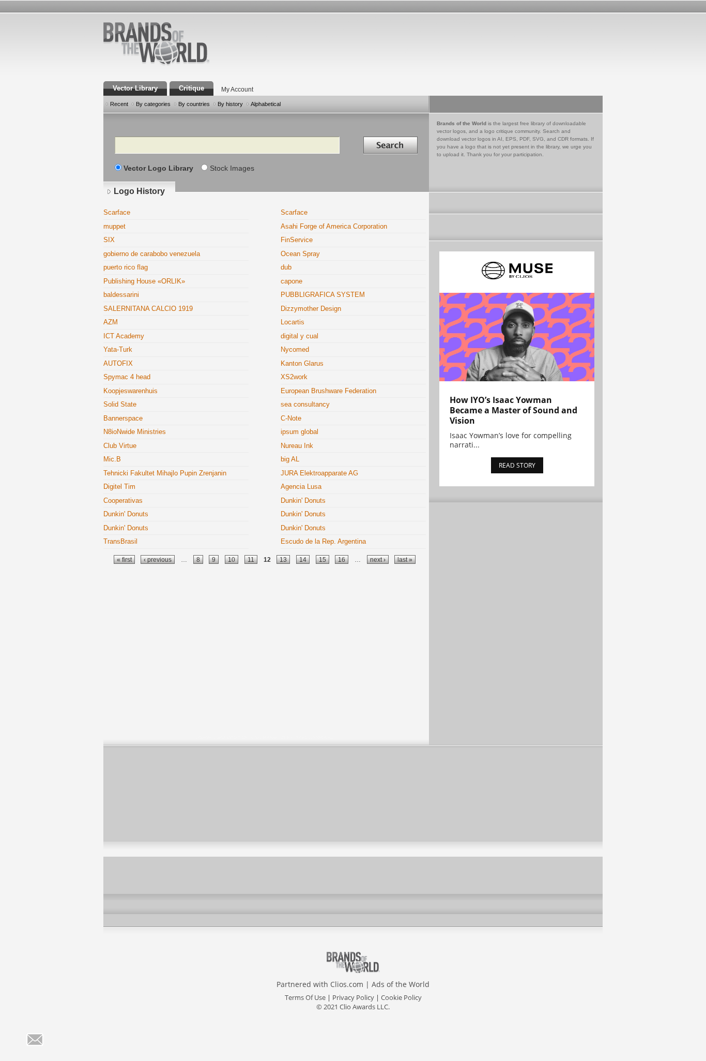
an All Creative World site (189, 64)
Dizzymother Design (311, 308)
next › (378, 559)
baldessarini (121, 294)
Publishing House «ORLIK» (144, 281)
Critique (191, 88)
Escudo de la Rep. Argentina (323, 541)
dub (286, 267)
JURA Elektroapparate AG (319, 473)
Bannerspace (123, 418)
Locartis (292, 322)
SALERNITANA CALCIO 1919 (148, 308)
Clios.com (346, 984)
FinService (297, 240)
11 (251, 559)
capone (291, 281)
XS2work (294, 377)
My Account (237, 89)
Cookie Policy (401, 997)
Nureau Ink (297, 446)
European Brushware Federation (328, 391)
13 (283, 559)
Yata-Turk (117, 349)
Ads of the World (400, 984)
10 (231, 559)
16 (341, 559)
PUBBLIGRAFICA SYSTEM (323, 294)
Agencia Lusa (301, 486)
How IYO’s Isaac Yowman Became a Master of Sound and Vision (513, 410)
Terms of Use (305, 997)
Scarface (116, 212)
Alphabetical (266, 104)
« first (124, 559)
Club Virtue (119, 446)
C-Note (291, 418)
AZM (110, 322)
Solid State (119, 404)
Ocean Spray (300, 254)
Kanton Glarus (302, 363)
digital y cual (299, 336)
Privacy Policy (353, 997)
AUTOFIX (118, 363)
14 (302, 559)
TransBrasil (120, 541)
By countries (194, 104)
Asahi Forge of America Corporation (334, 226)
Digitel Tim (119, 486)
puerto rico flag (125, 267)
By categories (153, 104)
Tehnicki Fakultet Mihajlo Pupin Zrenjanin (164, 473)
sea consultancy (305, 404)
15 (322, 559)
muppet (114, 226)
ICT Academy (123, 336)
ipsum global (299, 432)
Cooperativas (123, 500)
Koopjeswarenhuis (130, 391)
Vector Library (135, 88)
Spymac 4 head (126, 377)
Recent (119, 104)
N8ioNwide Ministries (134, 432)
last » (404, 559)
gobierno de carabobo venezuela (151, 254)
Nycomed (295, 349)
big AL (290, 459)
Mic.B (112, 459)
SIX (109, 240)
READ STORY (517, 465)
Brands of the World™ (156, 43)
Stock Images (232, 168)
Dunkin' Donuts (303, 500)
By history (230, 104)
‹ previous (158, 559)
